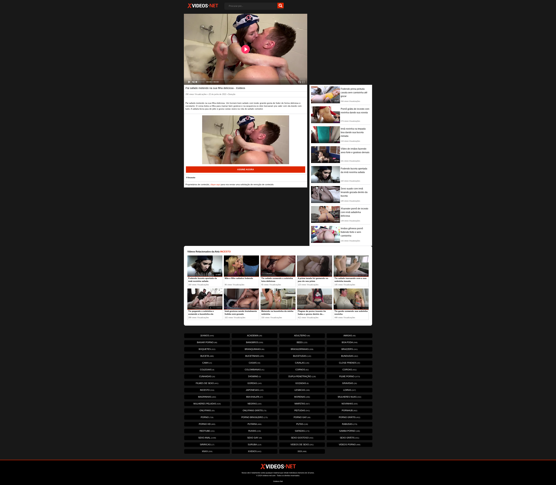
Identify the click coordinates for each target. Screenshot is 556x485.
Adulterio (302, 335)
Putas (302, 424)
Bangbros (254, 342)
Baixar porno (207, 342)
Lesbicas (302, 390)
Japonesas (255, 390)
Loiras (349, 390)
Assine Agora (245, 169)
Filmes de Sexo (207, 383)
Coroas (349, 369)
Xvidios (254, 451)
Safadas (302, 431)
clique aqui (215, 184)
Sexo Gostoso (302, 437)
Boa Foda (349, 342)
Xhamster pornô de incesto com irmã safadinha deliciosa (354, 212)
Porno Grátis (349, 417)
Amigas (349, 335)
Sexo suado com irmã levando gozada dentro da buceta (354, 192)
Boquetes (207, 349)
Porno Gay (302, 417)
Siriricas (207, 444)
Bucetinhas (254, 356)
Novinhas (350, 403)
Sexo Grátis (349, 437)
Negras (254, 403)
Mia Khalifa (254, 397)
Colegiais (207, 369)
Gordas (254, 383)
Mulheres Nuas (349, 397)
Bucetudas (302, 356)
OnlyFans (207, 410)
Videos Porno (349, 444)
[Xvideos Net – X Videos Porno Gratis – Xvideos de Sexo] (203, 6)
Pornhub (349, 410)
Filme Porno (349, 376)
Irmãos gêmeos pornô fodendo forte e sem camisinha (352, 232)
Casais (254, 363)
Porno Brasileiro (254, 417)
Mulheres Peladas (207, 403)
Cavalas (302, 363)
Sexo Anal (207, 437)
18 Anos (207, 335)
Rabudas (349, 424)
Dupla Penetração (302, 376)
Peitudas (302, 410)
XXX (302, 451)
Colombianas (254, 369)
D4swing (254, 376)
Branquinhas (254, 349)
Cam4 (207, 363)
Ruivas (254, 431)
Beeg (302, 342)
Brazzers (349, 349)
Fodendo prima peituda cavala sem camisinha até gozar (354, 92)
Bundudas (349, 356)
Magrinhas (207, 397)
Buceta (207, 356)
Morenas (302, 397)
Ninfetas (302, 403)
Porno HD (207, 424)
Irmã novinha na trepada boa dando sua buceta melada (353, 132)
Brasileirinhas (302, 349)
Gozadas (302, 383)
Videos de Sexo (302, 444)
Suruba (254, 444)
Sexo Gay (254, 437)
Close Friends (349, 363)
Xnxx (207, 451)
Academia (254, 335)
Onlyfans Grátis (254, 410)
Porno (207, 417)
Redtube (207, 431)
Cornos (302, 369)
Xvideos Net (278, 481)
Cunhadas (207, 376)
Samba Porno (349, 431)
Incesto (191, 177)
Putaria (254, 424)
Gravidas (349, 383)
